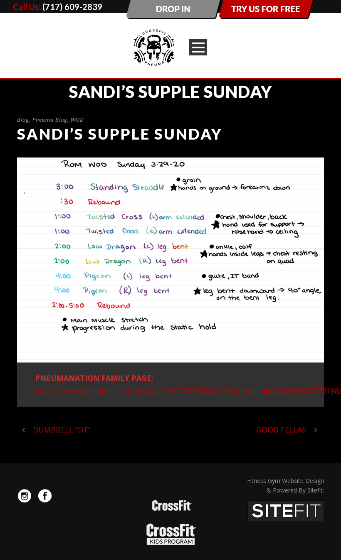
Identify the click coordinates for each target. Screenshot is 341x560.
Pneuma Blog (49, 119)
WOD (77, 119)
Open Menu (198, 47)
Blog (23, 119)
